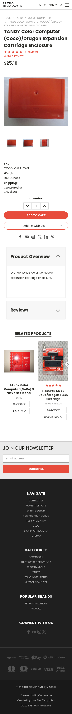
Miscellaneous (36, 567)
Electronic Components (36, 562)
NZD (51, 5)
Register (42, 530)
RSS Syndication (36, 520)
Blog (36, 525)
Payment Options (36, 505)
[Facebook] (20, 237)
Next (67, 364)
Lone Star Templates (43, 700)
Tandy (36, 572)
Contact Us (36, 500)
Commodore (36, 557)
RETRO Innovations (36, 603)
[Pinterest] (53, 237)
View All (36, 608)
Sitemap (36, 535)
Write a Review (13, 56)
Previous (4, 364)
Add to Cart (19, 411)
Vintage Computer (36, 582)
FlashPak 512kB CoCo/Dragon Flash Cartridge (53, 395)
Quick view (19, 404)
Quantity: (36, 198)
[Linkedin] (46, 237)
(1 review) (31, 52)
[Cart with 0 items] (60, 5)
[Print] (33, 237)
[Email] (27, 237)
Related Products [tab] (33, 333)
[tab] (36, 310)
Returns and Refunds (36, 515)
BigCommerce (43, 695)
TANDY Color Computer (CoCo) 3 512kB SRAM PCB (19, 389)
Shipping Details (36, 510)
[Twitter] (40, 237)
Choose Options (53, 417)
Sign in (28, 530)
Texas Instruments (36, 577)
